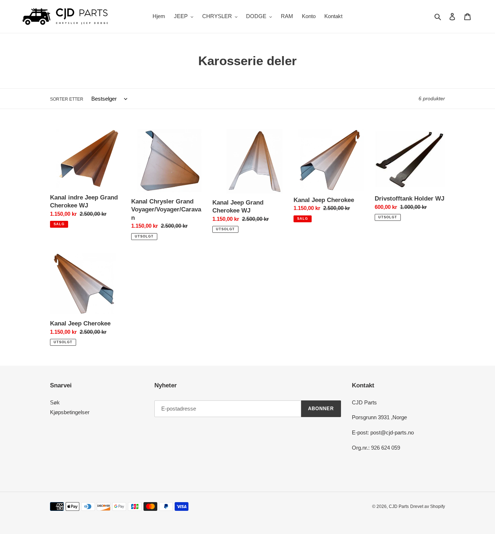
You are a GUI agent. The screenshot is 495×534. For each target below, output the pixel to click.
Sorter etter (66, 99)
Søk (55, 402)
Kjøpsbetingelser (70, 412)
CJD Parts (399, 506)
